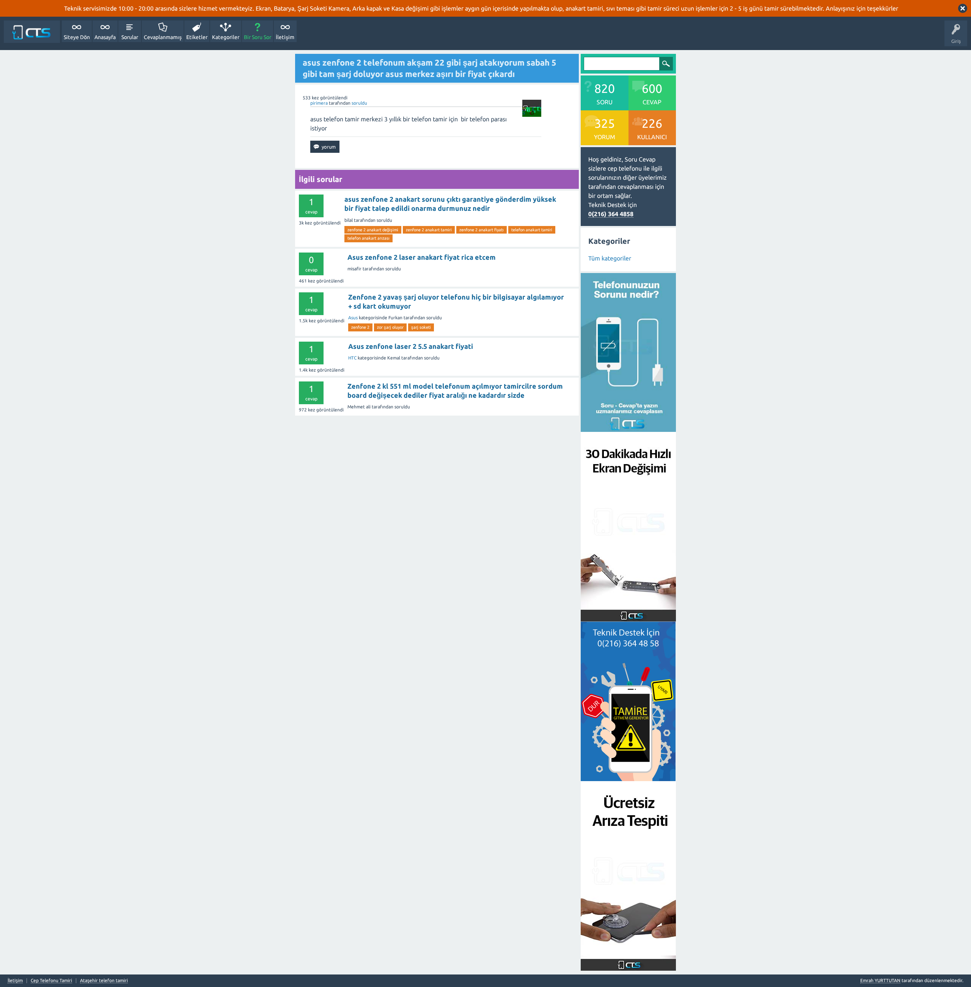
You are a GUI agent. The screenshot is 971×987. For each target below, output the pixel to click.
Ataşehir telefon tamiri (104, 980)
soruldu (359, 102)
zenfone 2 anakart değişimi (372, 230)
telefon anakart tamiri (531, 230)
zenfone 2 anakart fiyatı (481, 230)
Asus (353, 317)
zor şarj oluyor (390, 327)
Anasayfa (105, 37)
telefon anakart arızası (368, 238)
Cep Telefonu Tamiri (51, 980)
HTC (352, 357)
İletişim (285, 37)
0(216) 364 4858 (610, 213)
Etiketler (196, 37)
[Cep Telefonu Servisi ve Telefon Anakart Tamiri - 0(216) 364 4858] (32, 31)
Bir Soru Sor (257, 37)
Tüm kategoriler (609, 258)
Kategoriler (225, 37)
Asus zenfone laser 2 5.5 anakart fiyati (410, 346)
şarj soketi (421, 327)
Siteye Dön (77, 37)
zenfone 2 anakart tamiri (429, 230)
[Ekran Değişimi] (628, 617)
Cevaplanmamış (163, 37)
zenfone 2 (360, 327)
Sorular (129, 37)
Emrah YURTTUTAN (880, 980)
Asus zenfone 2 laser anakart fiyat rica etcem (421, 257)
